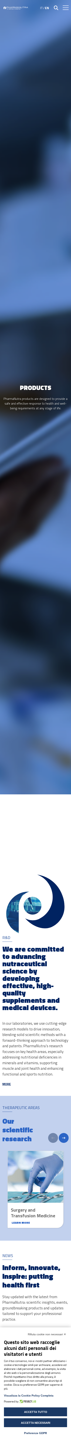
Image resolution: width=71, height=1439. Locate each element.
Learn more (21, 1223)
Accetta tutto (35, 1412)
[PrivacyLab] (27, 1401)
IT (41, 8)
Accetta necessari (35, 1422)
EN (47, 8)
